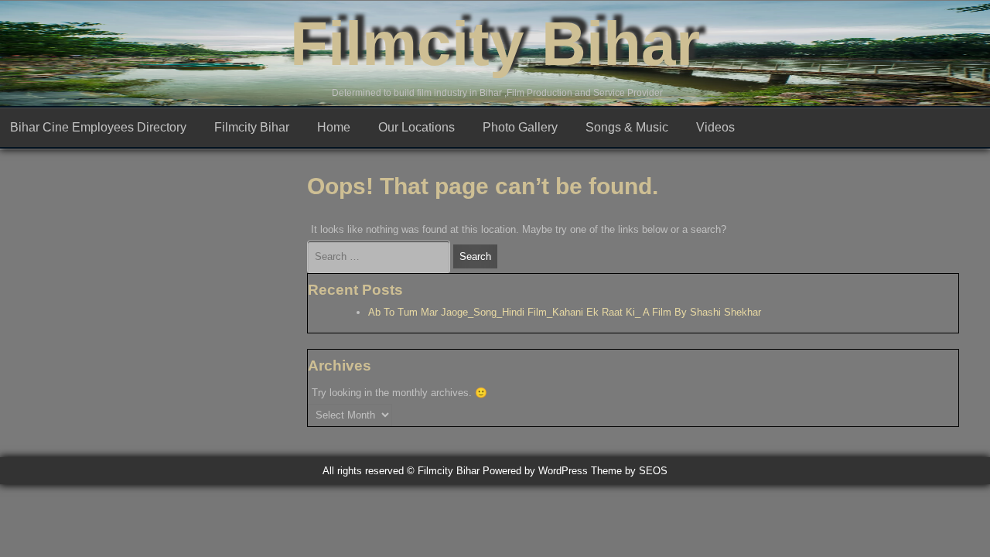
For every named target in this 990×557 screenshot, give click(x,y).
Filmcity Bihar (495, 43)
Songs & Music (626, 127)
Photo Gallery (520, 127)
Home (333, 127)
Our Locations (416, 127)
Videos (715, 127)
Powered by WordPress (535, 471)
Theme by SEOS (629, 471)
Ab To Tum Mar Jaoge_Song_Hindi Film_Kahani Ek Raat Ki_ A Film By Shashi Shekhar (564, 312)
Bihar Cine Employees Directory (98, 127)
